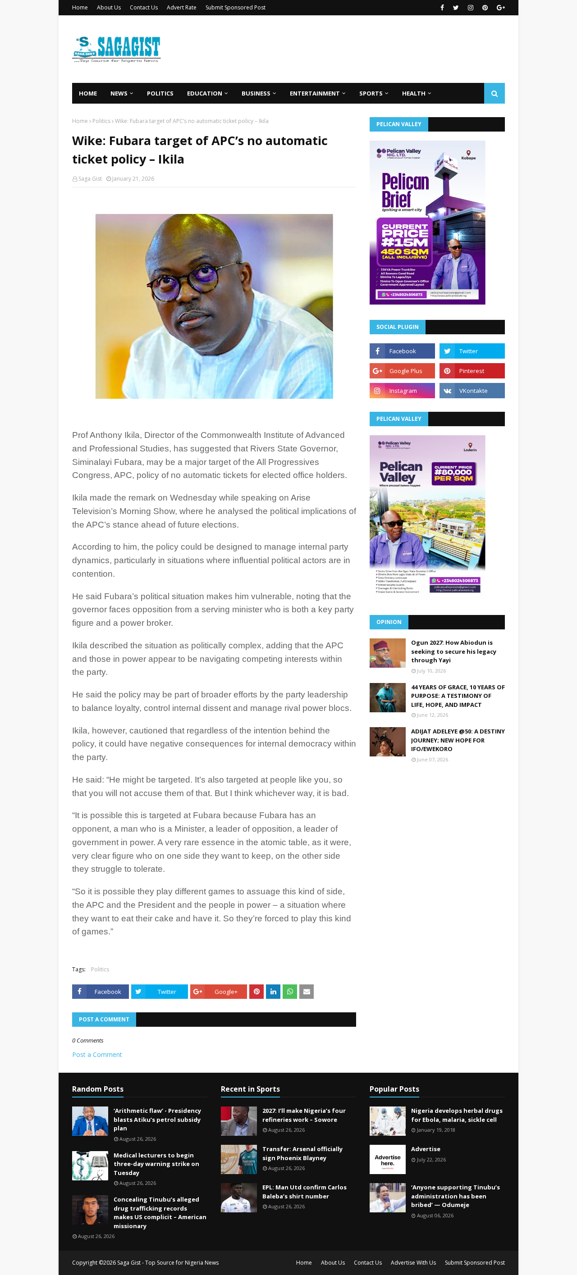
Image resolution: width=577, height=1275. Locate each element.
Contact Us (144, 7)
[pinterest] (485, 7)
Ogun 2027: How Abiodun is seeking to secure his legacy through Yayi (453, 651)
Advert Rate (182, 7)
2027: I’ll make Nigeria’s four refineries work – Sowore (304, 1115)
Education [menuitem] (204, 93)
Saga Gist (90, 178)
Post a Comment (97, 1054)
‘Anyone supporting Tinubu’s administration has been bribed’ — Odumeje (455, 1196)
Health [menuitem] (414, 93)
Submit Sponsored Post (236, 7)
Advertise (425, 1149)
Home (80, 7)
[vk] (472, 390)
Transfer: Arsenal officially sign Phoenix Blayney (302, 1153)
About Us (109, 7)
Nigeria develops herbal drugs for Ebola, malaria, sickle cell (457, 1115)
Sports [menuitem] (371, 93)
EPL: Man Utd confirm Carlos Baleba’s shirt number (304, 1191)
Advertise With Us (413, 1262)
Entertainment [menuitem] (315, 93)
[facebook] (442, 7)
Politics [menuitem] (160, 93)
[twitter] (456, 7)
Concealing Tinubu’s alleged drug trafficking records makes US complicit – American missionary (160, 1212)
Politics (101, 121)
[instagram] (471, 7)
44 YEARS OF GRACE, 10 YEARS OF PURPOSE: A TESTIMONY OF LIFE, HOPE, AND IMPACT (458, 696)
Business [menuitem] (256, 93)
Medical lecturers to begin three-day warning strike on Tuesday (156, 1164)
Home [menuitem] (88, 93)
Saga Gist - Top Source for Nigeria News (168, 1262)
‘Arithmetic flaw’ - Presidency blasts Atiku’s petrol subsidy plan (157, 1119)
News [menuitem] (119, 93)
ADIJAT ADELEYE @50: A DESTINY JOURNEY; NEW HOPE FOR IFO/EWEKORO (458, 740)
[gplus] (500, 7)
